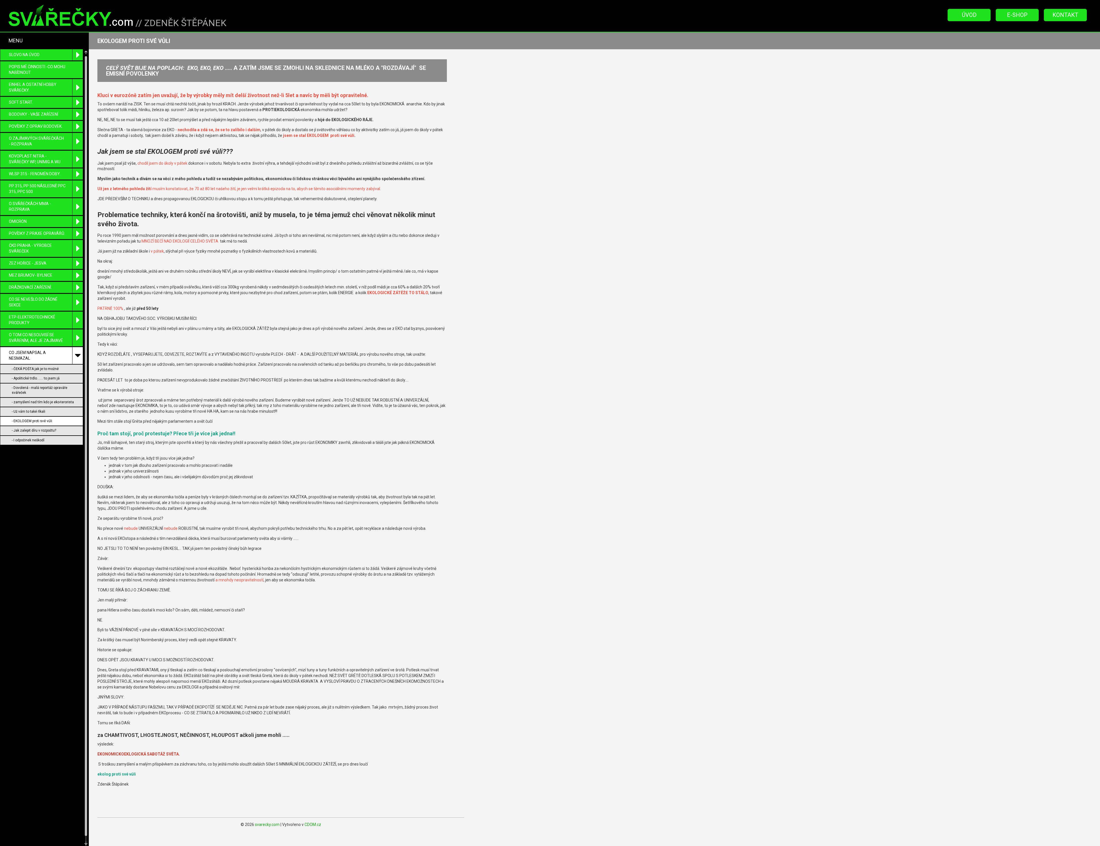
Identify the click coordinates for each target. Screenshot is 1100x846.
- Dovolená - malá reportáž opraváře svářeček (39, 390)
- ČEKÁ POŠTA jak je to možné (35, 369)
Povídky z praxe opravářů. (37, 233)
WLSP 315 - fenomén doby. (34, 174)
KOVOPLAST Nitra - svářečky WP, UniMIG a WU (34, 159)
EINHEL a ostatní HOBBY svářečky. (32, 87)
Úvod (969, 14)
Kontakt (1065, 14)
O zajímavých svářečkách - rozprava (36, 141)
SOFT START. (21, 102)
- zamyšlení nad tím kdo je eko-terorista (43, 402)
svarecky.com (267, 824)
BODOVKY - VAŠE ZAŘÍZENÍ (33, 114)
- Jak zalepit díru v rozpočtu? (34, 430)
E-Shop (1017, 14)
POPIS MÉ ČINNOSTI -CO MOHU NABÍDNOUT (37, 69)
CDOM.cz (313, 824)
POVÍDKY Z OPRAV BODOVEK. (35, 126)
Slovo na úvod (24, 54)
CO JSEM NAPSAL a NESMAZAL (27, 355)
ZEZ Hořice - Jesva (27, 263)
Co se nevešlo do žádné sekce (33, 302)
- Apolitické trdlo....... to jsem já (36, 378)
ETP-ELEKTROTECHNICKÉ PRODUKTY (32, 320)
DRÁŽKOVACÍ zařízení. (30, 287)
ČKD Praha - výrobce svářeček (30, 248)
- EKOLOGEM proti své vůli (32, 421)
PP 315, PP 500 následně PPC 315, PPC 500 (37, 189)
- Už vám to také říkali (28, 412)
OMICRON (18, 221)
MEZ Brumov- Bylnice (30, 275)
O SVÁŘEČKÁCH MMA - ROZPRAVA (30, 206)
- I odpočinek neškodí (28, 440)
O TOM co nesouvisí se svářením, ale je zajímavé (36, 338)
